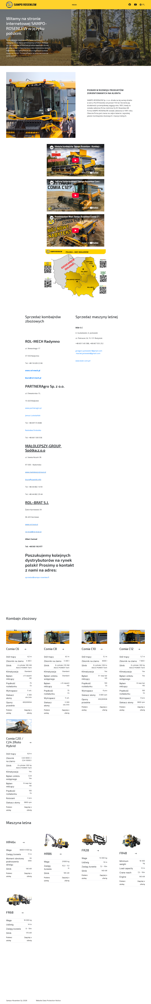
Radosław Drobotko (33, 430)
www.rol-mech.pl (32, 370)
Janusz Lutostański (32, 415)
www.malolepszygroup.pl (35, 472)
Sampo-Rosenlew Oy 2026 (16, 1000)
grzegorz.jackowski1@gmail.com (89, 351)
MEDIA (74, 5)
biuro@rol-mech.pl (33, 378)
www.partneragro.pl (33, 408)
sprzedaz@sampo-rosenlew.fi (37, 577)
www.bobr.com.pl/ (83, 361)
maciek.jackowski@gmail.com (88, 353)
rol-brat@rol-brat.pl (33, 532)
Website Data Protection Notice (48, 1000)
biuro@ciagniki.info (33, 479)
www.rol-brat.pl (31, 524)
